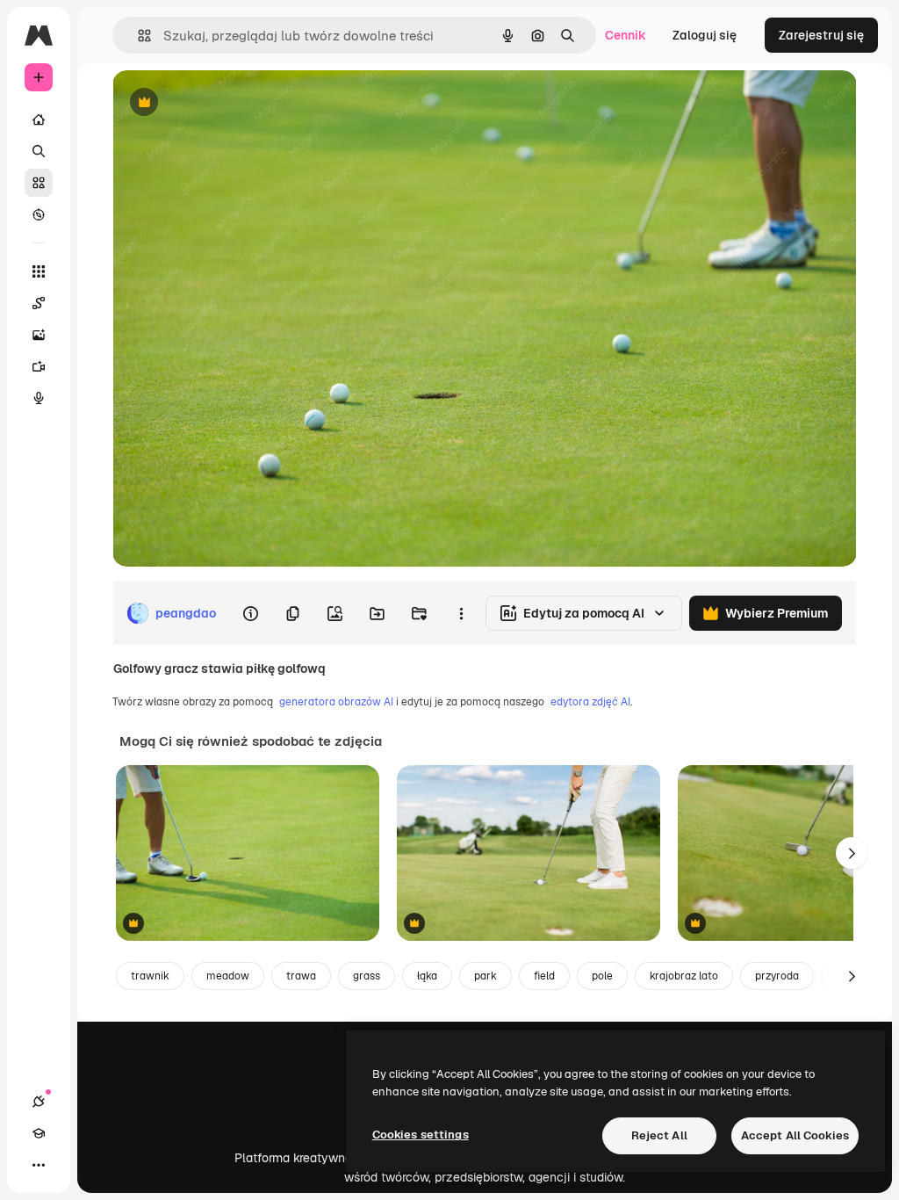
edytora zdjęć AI (590, 702)
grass (366, 976)
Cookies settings (420, 1134)
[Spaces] (39, 303)
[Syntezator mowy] (39, 398)
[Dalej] (851, 853)
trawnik (150, 976)
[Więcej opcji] (460, 613)
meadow (227, 976)
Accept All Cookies (795, 1135)
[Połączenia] (39, 1102)
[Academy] (39, 1133)
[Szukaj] (39, 151)
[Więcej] (39, 1165)
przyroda (777, 976)
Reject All (659, 1135)
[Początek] (39, 119)
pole (602, 976)
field (544, 976)
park (485, 976)
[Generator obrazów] (39, 335)
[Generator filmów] (39, 366)
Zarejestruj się (821, 35)
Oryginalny (233, 103)
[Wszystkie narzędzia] (39, 271)
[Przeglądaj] (39, 214)
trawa (301, 976)
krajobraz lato (684, 976)
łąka (427, 976)
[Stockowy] (39, 183)
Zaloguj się (704, 35)
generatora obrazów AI (336, 702)
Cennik (625, 35)
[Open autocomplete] (137, 35)
